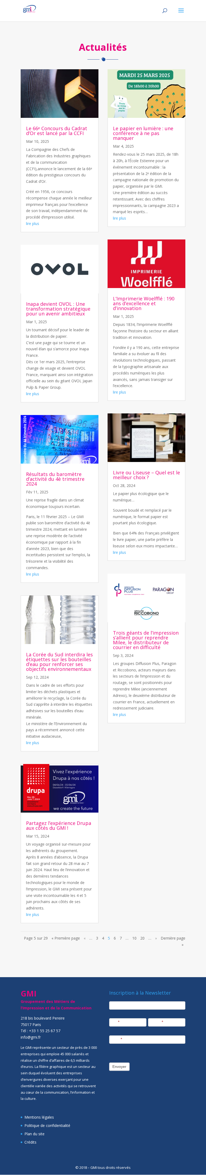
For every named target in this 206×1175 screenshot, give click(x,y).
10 (134, 938)
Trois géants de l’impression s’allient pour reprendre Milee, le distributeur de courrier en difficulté (146, 640)
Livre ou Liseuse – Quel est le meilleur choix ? (146, 475)
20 (142, 938)
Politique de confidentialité (47, 1125)
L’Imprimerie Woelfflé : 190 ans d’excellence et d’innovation (143, 303)
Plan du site (34, 1133)
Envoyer (119, 1066)
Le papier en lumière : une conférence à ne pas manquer (143, 133)
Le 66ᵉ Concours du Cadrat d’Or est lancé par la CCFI (56, 130)
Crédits (30, 1142)
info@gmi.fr (31, 1037)
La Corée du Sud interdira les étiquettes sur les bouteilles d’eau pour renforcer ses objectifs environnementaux (59, 661)
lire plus (32, 223)
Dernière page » (173, 941)
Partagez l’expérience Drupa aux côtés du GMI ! (58, 825)
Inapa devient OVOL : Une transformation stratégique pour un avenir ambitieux (58, 309)
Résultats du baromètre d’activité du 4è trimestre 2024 (55, 479)
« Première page (66, 938)
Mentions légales (39, 1117)
